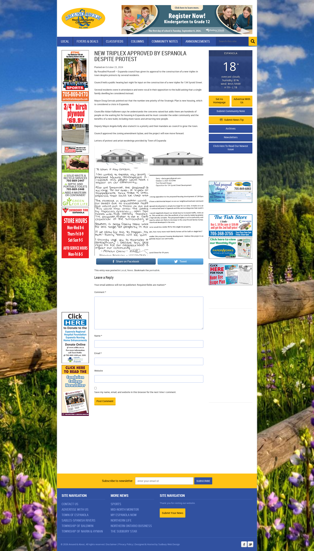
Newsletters (230, 137)
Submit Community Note (231, 111)
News (130, 270)
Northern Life (121, 520)
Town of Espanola (75, 515)
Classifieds (114, 41)
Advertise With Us (75, 509)
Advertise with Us (242, 100)
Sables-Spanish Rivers (78, 520)
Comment (100, 292)
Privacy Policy (125, 544)
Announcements (198, 41)
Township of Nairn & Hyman (82, 531)
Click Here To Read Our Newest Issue (230, 147)
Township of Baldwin (77, 526)
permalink (154, 270)
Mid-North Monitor (125, 509)
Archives (231, 128)
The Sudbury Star (124, 531)
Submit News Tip (234, 119)
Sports (116, 504)
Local (65, 41)
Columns (137, 41)
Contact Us (70, 504)
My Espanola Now (124, 515)
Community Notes (165, 41)
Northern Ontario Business (131, 526)
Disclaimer (111, 544)
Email (98, 353)
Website (98, 370)
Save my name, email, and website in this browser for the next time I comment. (135, 392)
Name (98, 335)
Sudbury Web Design (169, 544)
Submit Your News (172, 513)
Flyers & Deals (87, 41)
